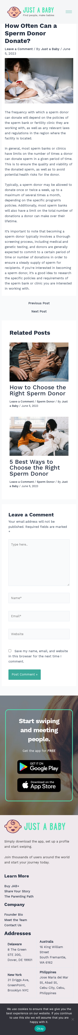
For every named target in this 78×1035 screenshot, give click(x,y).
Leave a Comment (19, 49)
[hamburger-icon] (69, 12)
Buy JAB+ (11, 886)
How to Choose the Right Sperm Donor (38, 390)
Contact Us (12, 925)
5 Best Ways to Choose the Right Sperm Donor (35, 467)
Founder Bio (13, 915)
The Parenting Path (19, 896)
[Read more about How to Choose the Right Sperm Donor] (39, 362)
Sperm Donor (46, 401)
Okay (40, 1028)
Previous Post (39, 303)
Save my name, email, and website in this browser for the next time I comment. (38, 656)
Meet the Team (15, 920)
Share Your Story (17, 891)
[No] (72, 1019)
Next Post (39, 311)
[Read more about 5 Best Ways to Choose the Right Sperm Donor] (39, 436)
